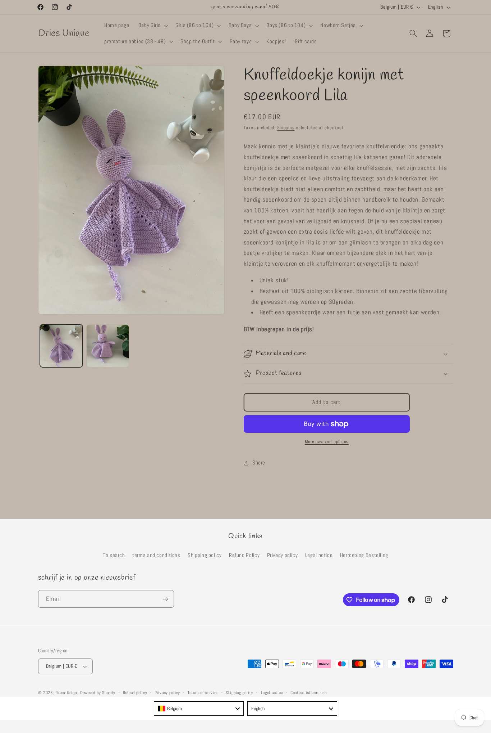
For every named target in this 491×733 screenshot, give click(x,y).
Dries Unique (67, 692)
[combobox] (199, 708)
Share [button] (258, 462)
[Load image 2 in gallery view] (107, 345)
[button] (152, 25)
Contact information (308, 692)
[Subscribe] (165, 599)
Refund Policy (244, 555)
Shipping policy (204, 555)
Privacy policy (282, 555)
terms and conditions (156, 555)
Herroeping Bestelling (364, 555)
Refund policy (135, 692)
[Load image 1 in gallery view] (61, 345)
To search (114, 555)
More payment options (327, 442)
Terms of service (203, 692)
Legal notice (319, 555)
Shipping (286, 128)
